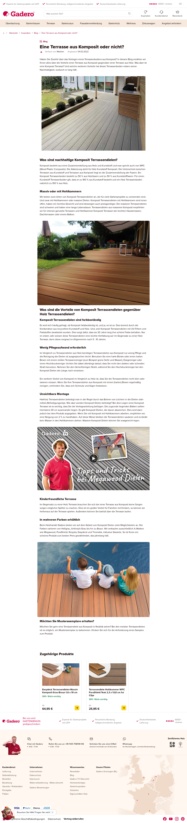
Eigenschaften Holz (79, 794)
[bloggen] (3, 33)
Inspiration (26, 32)
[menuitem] (12, 23)
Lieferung (6, 771)
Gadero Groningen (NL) (106, 771)
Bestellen (6, 779)
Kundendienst (8, 767)
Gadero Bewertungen (39, 787)
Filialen (5, 794)
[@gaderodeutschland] (171, 819)
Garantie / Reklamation (12, 786)
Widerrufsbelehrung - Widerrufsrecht (46, 783)
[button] (125, 13)
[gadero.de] (177, 819)
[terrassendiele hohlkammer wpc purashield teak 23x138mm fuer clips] (123, 708)
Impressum (35, 779)
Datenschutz (35, 775)
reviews (165, 3)
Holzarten (74, 790)
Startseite (13, 32)
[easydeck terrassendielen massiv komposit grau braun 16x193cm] (77, 708)
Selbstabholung (9, 775)
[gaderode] (183, 819)
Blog (36, 32)
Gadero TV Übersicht (79, 779)
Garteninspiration (77, 786)
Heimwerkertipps (77, 783)
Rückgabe (6, 790)
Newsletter (75, 771)
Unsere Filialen (103, 767)
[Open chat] (8, 815)
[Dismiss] (52, 812)
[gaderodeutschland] (165, 819)
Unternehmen (36, 767)
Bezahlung (7, 783)
